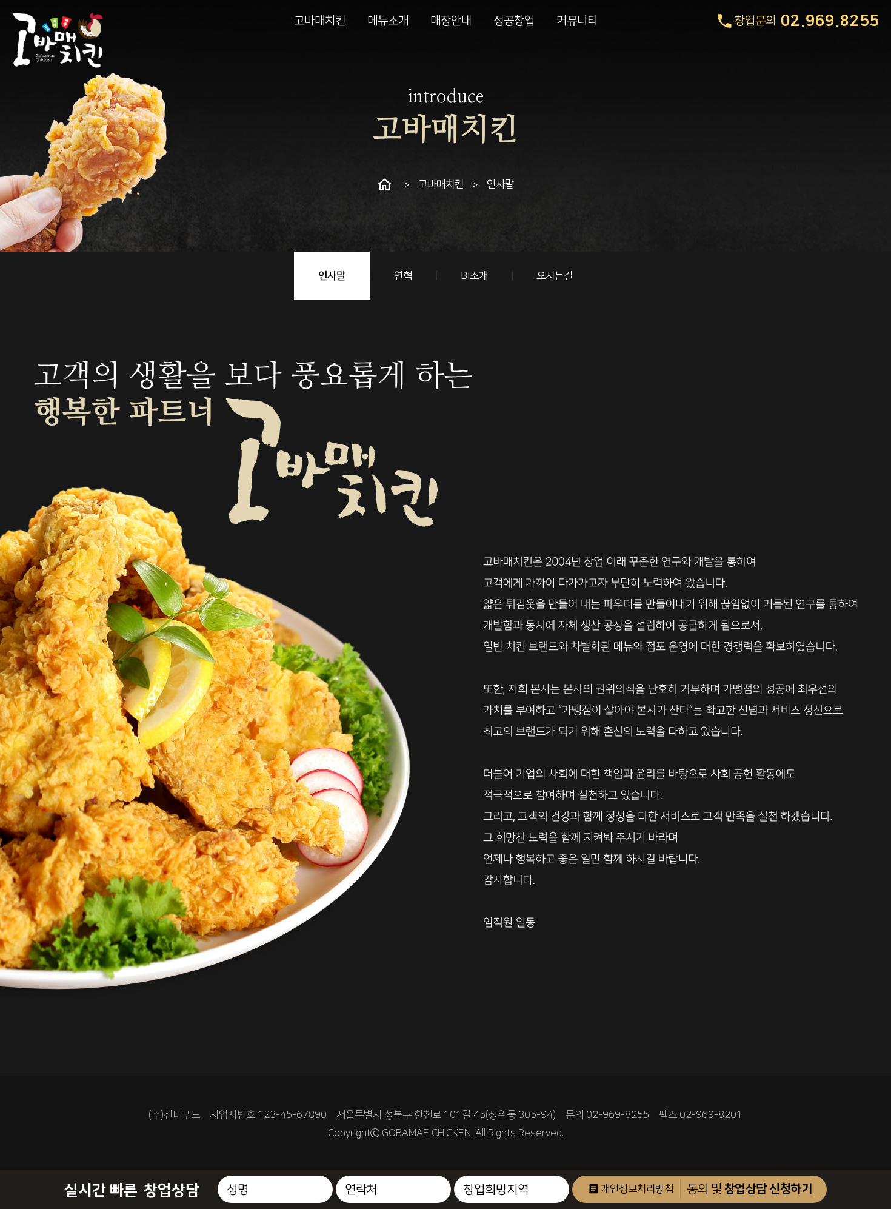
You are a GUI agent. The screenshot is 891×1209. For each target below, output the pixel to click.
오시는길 (554, 275)
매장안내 (451, 21)
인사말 (331, 275)
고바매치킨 (319, 21)
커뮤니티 (577, 21)
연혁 (403, 275)
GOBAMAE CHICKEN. (427, 1133)
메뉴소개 (388, 21)
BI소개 (474, 275)
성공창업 (514, 21)
